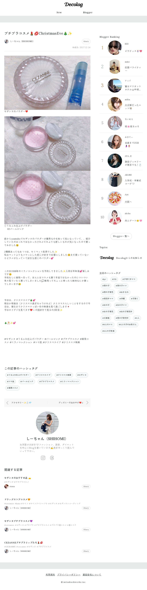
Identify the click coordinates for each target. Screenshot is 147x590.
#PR (114, 279)
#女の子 (106, 305)
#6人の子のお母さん (128, 324)
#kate (18, 503)
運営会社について (92, 574)
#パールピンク (26, 381)
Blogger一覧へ (121, 236)
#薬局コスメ (12, 388)
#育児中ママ (107, 299)
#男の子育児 (107, 292)
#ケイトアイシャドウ (38, 503)
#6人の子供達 (108, 331)
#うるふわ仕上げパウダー (18, 375)
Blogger (88, 12)
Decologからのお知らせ (129, 258)
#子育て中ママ (128, 279)
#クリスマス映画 (63, 375)
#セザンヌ (82, 375)
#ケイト (24, 503)
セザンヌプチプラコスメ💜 (18, 521)
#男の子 (106, 286)
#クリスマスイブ (42, 375)
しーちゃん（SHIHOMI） (47, 439)
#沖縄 (122, 299)
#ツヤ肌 (10, 381)
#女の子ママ (121, 305)
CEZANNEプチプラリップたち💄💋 (23, 542)
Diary (86, 41)
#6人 (137, 318)
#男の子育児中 (122, 318)
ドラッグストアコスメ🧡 (17, 499)
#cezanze (9, 503)
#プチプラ (29, 525)
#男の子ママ (121, 286)
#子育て (134, 299)
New (59, 12)
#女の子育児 (107, 311)
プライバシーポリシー (69, 574)
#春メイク (71, 525)
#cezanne (21, 547)
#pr (104, 279)
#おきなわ (124, 292)
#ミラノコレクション (69, 381)
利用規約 (50, 574)
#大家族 (106, 318)
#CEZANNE (10, 547)
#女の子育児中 (125, 311)
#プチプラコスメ (46, 381)
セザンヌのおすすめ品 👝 (17, 478)
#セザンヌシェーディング (69, 503)
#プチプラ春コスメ (58, 525)
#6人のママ (107, 324)
